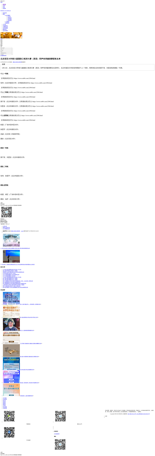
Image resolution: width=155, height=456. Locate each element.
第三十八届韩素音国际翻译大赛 (27, 330)
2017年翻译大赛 (6, 228)
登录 (1, 2)
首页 (1, 55)
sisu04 (22, 231)
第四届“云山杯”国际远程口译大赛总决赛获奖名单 (13, 272)
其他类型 (10, 20)
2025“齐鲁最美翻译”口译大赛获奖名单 (11, 274)
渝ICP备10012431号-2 (132, 413)
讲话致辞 (10, 17)
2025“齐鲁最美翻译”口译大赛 (9, 275)
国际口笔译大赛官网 (17, 62)
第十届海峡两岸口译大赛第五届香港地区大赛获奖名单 (14, 283)
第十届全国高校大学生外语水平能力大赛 (29, 317)
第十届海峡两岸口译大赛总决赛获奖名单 (11, 282)
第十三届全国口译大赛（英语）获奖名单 (11, 286)
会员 (4, 5)
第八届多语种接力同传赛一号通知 (10, 270)
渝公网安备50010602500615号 (143, 413)
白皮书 (9, 16)
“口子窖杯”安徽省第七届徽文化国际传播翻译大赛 (30, 343)
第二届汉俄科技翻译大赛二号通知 (10, 278)
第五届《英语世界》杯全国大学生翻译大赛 (29, 382)
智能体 (4, 8)
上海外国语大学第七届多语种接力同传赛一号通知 (13, 284)
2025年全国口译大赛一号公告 (9, 273)
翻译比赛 (4, 55)
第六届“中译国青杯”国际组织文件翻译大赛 (29, 356)
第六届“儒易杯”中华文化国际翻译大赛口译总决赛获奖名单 (15, 287)
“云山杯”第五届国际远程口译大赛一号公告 (12, 269)
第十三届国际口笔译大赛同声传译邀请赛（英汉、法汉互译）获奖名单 (18, 280)
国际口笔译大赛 (6, 227)
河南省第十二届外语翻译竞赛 (26, 395)
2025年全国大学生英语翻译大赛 (27, 369)
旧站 (4, 7)
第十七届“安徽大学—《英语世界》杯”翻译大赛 (30, 304)
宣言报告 (10, 19)
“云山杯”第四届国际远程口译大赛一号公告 (12, 277)
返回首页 (5, 12)
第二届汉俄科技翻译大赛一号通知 (10, 279)
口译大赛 (5, 226)
